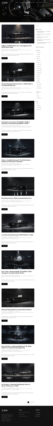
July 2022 (38, 76)
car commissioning (15, 126)
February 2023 (39, 64)
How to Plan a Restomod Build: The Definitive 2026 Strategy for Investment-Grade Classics (17, 272)
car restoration (22, 312)
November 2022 (39, 70)
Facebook (38, 412)
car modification (23, 126)
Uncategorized (39, 97)
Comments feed (39, 107)
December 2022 (39, 68)
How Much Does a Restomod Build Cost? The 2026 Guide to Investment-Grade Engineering (16, 347)
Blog (37, 2)
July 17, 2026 (5, 387)
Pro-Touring (11, 238)
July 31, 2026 (5, 236)
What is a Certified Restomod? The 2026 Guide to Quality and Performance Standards (16, 160)
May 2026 (38, 58)
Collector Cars (19, 237)
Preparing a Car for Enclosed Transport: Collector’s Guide (42, 37)
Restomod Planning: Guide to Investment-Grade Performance (44, 34)
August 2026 (39, 52)
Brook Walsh (13, 87)
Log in (38, 103)
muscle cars (6, 238)
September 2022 (39, 72)
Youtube (38, 416)
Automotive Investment (7, 312)
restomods (16, 238)
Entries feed (38, 105)
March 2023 (38, 62)
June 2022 (38, 78)
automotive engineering (7, 164)
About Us (40, 2)
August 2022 (39, 74)
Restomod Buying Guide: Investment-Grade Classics (17, 310)
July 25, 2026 (5, 311)
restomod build (17, 276)
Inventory (16, 2)
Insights (18, 87)
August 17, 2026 (5, 125)
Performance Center (31, 2)
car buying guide (15, 312)
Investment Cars (5, 165)
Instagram (38, 414)
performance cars (7, 389)
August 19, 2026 (6, 87)
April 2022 (38, 82)
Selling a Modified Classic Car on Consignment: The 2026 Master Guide (17, 46)
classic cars (20, 88)
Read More (4, 58)
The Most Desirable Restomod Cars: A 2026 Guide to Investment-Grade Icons (17, 84)
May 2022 (38, 80)
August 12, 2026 (6, 163)
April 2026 (38, 60)
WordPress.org (39, 109)
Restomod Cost (19, 351)
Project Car (7, 276)
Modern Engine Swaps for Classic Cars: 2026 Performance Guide (43, 40)
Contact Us (45, 2)
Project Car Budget (8, 351)
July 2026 (38, 54)
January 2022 (39, 86)
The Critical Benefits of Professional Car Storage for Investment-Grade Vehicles (44, 43)
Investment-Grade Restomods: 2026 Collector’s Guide (17, 235)
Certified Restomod (15, 164)
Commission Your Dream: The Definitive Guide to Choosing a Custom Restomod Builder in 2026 (16, 122)
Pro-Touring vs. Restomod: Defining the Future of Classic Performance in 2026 (16, 385)
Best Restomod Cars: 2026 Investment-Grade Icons (17, 198)
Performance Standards (12, 165)
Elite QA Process (23, 2)
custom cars (26, 88)
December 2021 (39, 88)
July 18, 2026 (5, 349)
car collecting (15, 88)
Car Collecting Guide (7, 237)
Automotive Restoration (7, 88)
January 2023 (39, 66)
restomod (19, 165)
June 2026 (38, 56)
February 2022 (39, 84)
